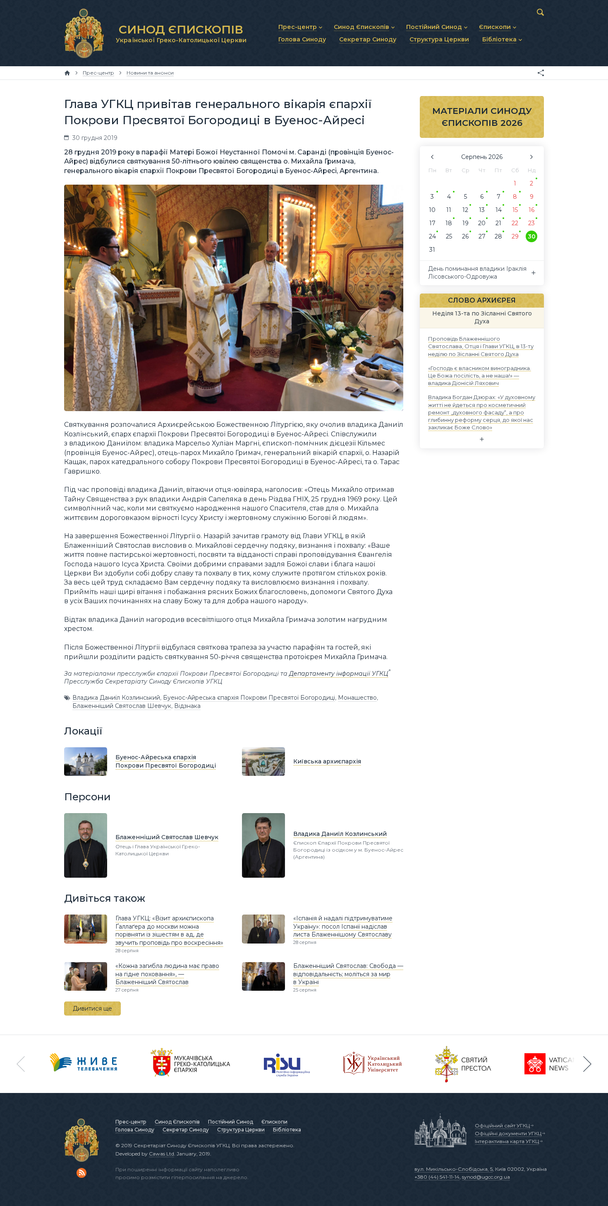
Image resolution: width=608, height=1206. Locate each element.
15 (515, 210)
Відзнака (187, 706)
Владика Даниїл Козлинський (116, 697)
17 (432, 223)
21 (498, 223)
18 (448, 223)
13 (482, 210)
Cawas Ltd (161, 1154)
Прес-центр (130, 1122)
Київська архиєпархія (327, 761)
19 (465, 223)
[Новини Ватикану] (550, 1064)
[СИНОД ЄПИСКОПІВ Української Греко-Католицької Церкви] (84, 33)
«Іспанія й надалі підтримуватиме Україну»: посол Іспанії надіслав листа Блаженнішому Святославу (343, 926)
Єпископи (274, 1122)
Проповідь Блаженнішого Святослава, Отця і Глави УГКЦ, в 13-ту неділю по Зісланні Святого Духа (481, 346)
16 (531, 210)
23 (531, 223)
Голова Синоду (134, 1130)
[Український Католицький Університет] (372, 1064)
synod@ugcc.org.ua (486, 1177)
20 (482, 223)
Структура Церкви (241, 1130)
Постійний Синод (230, 1122)
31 (432, 249)
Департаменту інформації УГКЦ (338, 673)
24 (432, 236)
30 (532, 236)
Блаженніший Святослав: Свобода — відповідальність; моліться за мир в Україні (348, 974)
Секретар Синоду (186, 1130)
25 (449, 236)
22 (515, 223)
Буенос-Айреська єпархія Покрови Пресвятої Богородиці (249, 697)
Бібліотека (287, 1130)
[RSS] (81, 1173)
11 (448, 210)
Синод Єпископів (177, 1122)
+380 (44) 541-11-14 (437, 1177)
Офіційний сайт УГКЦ (502, 1125)
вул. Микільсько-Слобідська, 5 (453, 1169)
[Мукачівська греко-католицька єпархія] (191, 1064)
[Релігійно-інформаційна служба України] (287, 1064)
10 (432, 210)
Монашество (357, 697)
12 (465, 210)
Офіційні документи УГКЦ (508, 1133)
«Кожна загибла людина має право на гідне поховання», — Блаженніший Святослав (167, 974)
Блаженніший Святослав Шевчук (121, 706)
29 (515, 236)
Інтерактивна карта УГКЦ (507, 1141)
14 (498, 210)
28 (498, 236)
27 (482, 236)
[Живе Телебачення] (83, 1064)
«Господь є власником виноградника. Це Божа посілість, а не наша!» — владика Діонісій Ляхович (479, 375)
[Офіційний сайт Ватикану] (463, 1064)
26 (465, 236)
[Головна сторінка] (67, 72)
